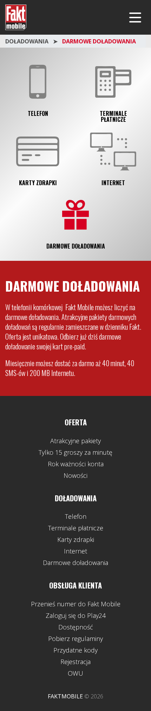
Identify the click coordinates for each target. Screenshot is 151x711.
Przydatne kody (75, 650)
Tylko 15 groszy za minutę (75, 452)
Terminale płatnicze (113, 117)
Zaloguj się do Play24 (76, 615)
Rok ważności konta (76, 464)
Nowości (75, 475)
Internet (113, 183)
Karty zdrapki (38, 183)
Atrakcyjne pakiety (75, 441)
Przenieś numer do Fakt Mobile (75, 604)
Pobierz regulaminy (75, 638)
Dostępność (75, 627)
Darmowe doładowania (75, 246)
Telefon (38, 114)
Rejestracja (75, 661)
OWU (75, 673)
